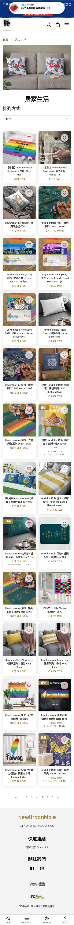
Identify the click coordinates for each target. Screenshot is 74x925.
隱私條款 (36, 906)
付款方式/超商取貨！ (38, 13)
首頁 (6, 40)
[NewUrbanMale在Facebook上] (32, 870)
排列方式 (11, 108)
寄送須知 (24, 906)
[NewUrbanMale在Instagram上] (42, 870)
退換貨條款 (49, 906)
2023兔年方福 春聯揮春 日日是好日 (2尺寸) (37, 8)
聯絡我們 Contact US (37, 847)
